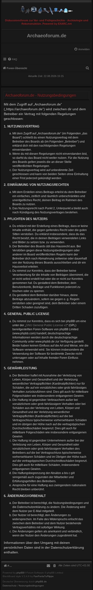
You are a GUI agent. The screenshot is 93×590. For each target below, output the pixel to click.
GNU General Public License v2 (46, 325)
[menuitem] (82, 49)
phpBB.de (41, 581)
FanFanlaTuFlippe (44, 576)
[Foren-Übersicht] (46, 9)
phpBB (20, 573)
